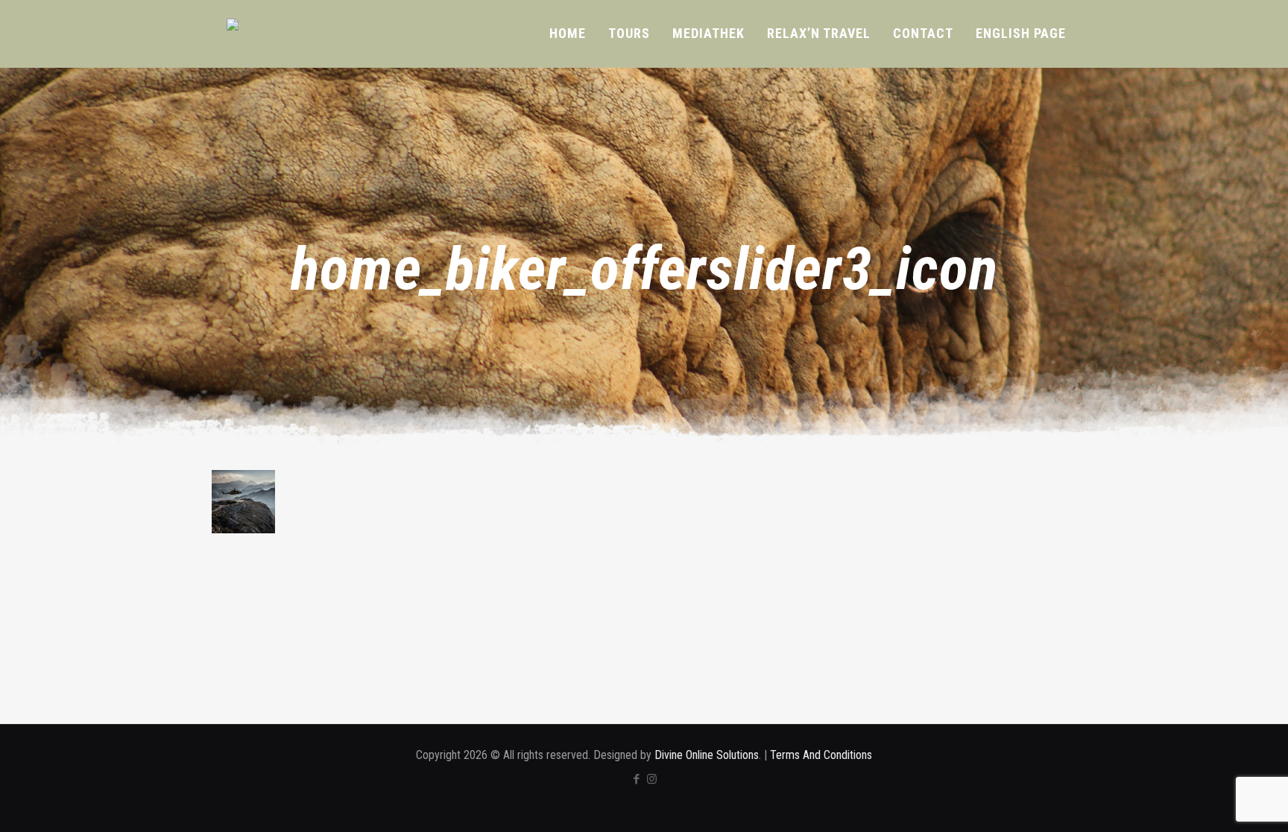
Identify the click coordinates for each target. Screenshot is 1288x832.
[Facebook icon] (636, 779)
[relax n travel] (253, 24)
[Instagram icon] (651, 779)
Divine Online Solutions (706, 755)
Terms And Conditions (821, 755)
